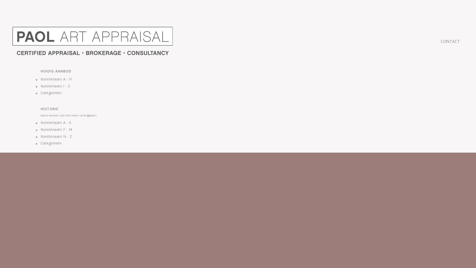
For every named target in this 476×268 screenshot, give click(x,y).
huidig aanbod (56, 71)
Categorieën (51, 92)
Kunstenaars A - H (56, 79)
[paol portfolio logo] (92, 41)
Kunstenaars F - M (56, 129)
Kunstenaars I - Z (55, 86)
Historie (50, 108)
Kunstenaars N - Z (56, 136)
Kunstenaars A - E (56, 122)
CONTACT (450, 41)
